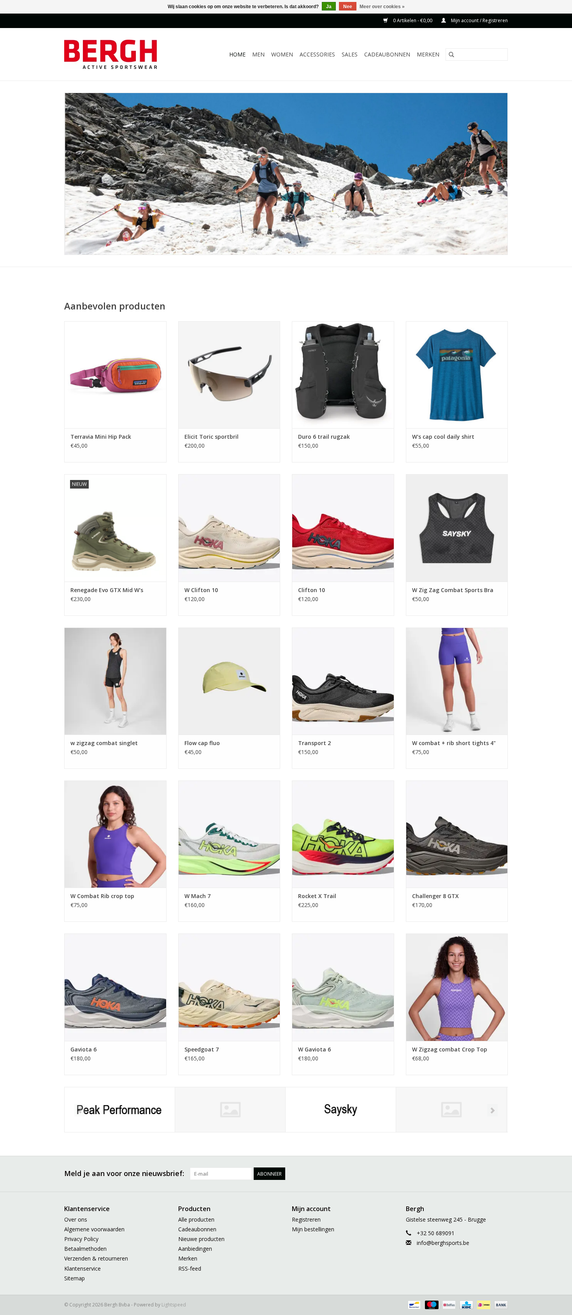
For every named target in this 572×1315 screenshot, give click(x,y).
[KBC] (465, 1304)
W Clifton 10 (201, 590)
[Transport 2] (343, 681)
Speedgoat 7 (201, 1049)
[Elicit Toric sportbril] (229, 374)
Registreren (306, 1219)
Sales (350, 54)
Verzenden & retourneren (96, 1258)
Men (258, 54)
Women (282, 54)
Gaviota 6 (83, 1049)
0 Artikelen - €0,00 (412, 20)
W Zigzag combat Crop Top (449, 1049)
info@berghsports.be (443, 1242)
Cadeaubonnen (387, 54)
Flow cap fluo (202, 743)
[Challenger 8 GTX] (457, 834)
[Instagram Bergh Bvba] (501, 1173)
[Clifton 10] (343, 527)
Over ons (75, 1219)
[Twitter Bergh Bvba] (431, 1173)
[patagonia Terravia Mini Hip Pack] (115, 374)
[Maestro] (431, 1304)
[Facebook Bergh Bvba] (417, 1173)
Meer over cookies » (382, 6)
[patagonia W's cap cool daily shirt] (457, 374)
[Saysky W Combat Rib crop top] (115, 834)
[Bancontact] (413, 1304)
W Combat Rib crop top (102, 896)
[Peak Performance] (120, 1109)
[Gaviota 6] (115, 987)
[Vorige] (79, 1110)
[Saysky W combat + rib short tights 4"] (457, 681)
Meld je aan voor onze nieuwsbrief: (124, 1173)
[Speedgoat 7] (229, 987)
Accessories (317, 54)
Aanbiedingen (195, 1248)
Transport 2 (314, 743)
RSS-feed (189, 1268)
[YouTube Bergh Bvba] (473, 1173)
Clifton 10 (311, 590)
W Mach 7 (197, 896)
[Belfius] (448, 1304)
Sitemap (74, 1278)
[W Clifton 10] (229, 527)
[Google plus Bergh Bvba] (445, 1173)
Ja (329, 6)
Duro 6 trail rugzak (324, 436)
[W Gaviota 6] (343, 987)
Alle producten (196, 1219)
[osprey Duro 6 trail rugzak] (343, 374)
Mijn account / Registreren (479, 20)
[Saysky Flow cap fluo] (229, 681)
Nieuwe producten (201, 1239)
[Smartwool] (451, 1109)
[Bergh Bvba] (120, 54)
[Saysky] (341, 1109)
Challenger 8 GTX (435, 896)
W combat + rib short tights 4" (454, 743)
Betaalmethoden (85, 1248)
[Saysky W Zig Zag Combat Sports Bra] (457, 527)
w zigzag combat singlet (104, 743)
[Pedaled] (230, 1109)
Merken (428, 54)
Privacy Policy (81, 1239)
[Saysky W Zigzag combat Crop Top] (457, 987)
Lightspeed (173, 1304)
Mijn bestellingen (313, 1229)
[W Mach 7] (229, 834)
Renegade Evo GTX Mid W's (106, 590)
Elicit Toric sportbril (211, 436)
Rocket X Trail (317, 896)
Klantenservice (82, 1268)
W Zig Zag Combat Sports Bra (452, 590)
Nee (347, 6)
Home (237, 54)
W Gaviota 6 (314, 1049)
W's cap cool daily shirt (443, 436)
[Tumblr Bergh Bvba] (487, 1173)
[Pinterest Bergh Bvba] (459, 1173)
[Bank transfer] (499, 1304)
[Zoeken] (451, 54)
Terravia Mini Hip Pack (100, 436)
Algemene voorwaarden (94, 1229)
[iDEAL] (482, 1304)
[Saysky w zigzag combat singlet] (115, 681)
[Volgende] (492, 1110)
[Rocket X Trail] (343, 834)
